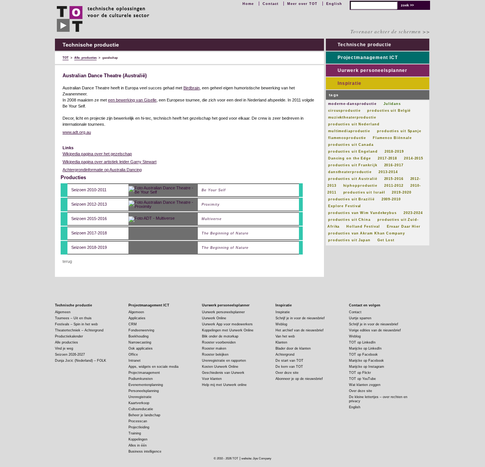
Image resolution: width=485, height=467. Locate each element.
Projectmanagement (144, 373)
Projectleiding (138, 427)
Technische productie (364, 44)
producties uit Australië (352, 179)
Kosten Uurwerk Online (220, 367)
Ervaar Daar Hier (404, 226)
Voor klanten (212, 379)
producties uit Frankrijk (352, 165)
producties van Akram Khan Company (366, 233)
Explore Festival (344, 206)
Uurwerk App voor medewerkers (227, 324)
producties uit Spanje (399, 131)
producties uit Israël (364, 192)
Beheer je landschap (144, 415)
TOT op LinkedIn (362, 342)
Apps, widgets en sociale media (153, 367)
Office (133, 354)
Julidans (392, 104)
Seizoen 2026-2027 (70, 354)
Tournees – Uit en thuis (73, 318)
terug (67, 261)
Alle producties (66, 342)
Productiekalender (69, 336)
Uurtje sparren (360, 318)
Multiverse (212, 219)
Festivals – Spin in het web (76, 324)
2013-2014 (388, 172)
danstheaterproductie (350, 172)
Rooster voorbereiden (219, 342)
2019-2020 (401, 192)
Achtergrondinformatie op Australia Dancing (102, 169)
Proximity (211, 204)
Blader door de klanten (293, 348)
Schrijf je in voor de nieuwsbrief (300, 318)
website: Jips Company (256, 458)
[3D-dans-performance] (151, 218)
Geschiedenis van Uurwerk (223, 373)
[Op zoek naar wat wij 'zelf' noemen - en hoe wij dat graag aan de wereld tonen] (163, 189)
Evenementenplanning (145, 385)
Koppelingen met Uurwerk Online (227, 330)
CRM (132, 324)
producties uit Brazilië (351, 199)
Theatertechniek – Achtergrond (79, 330)
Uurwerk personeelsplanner (372, 70)
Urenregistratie (140, 397)
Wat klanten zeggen (364, 385)
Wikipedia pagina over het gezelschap (97, 154)
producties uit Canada (351, 145)
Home (248, 4)
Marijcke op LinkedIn (365, 348)
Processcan (137, 421)
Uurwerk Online (214, 318)
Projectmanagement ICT (368, 57)
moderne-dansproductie (352, 104)
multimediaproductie (349, 131)
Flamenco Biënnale (392, 138)
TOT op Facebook (363, 354)
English (334, 4)
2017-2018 (387, 158)
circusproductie (344, 110)
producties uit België (389, 110)
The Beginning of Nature (225, 233)
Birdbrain (191, 88)
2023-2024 (413, 213)
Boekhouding (138, 336)
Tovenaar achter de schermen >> (390, 31)
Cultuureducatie (140, 409)
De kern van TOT (289, 367)
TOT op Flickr (360, 373)
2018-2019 (394, 151)
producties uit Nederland (354, 124)
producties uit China (349, 220)
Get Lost (385, 240)
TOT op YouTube (362, 379)
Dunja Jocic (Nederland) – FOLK (80, 360)
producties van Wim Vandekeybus (362, 213)
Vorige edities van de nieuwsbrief (375, 330)
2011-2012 (394, 185)
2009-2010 (391, 199)
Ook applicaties (140, 348)
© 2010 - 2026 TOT (226, 458)
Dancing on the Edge (349, 158)
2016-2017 (394, 165)
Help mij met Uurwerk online (224, 385)
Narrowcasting (139, 342)
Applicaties (137, 318)
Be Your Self (214, 190)
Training (134, 433)
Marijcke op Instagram (366, 367)
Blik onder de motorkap (220, 336)
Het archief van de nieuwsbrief (299, 330)
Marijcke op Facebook (366, 360)
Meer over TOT (302, 4)
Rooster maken (214, 348)
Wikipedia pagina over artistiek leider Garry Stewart (109, 161)
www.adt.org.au (77, 132)
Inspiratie (349, 83)
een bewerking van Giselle (132, 100)
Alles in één (137, 445)
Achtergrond (284, 354)
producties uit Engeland (353, 151)
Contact (270, 4)
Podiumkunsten (140, 379)
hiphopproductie (360, 185)
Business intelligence (144, 451)
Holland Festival (363, 226)
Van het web (285, 336)
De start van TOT (289, 360)
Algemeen (62, 312)
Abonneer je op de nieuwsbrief (299, 379)
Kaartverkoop (138, 403)
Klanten (281, 342)
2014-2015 (413, 158)
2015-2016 (394, 179)
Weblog (281, 324)
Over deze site (287, 373)
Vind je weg (64, 348)
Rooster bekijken (215, 354)
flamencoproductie (347, 138)
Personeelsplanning (143, 391)
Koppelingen (137, 439)
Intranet (134, 360)
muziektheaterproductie (352, 117)
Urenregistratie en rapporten (224, 360)
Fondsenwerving (141, 330)
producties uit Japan (349, 240)
